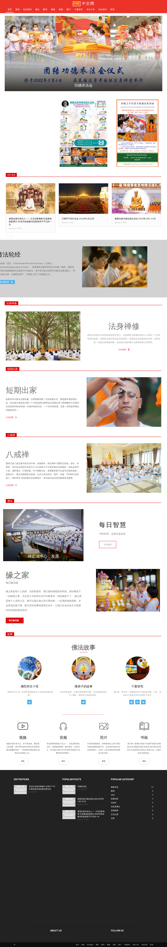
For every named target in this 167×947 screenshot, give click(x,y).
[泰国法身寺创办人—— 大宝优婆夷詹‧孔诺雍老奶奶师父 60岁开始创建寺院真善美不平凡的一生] (30, 198)
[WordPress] (137, 702)
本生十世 (136, 944)
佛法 (10, 501)
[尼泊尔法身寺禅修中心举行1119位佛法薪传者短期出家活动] (20, 789)
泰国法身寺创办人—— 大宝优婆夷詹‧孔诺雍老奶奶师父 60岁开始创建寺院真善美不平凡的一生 (30, 221)
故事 (10, 634)
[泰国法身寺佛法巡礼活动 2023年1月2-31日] (83, 53)
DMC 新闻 (11, 175)
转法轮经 (90, 944)
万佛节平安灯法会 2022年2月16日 (78, 218)
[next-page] (11, 237)
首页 (77, 944)
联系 (151, 944)
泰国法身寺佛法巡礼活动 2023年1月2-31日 (83, 85)
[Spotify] (131, 702)
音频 (114, 944)
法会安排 (144, 944)
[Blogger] (29, 702)
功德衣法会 (82, 786)
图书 (103, 944)
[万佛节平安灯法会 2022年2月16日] (83, 198)
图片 (119, 944)
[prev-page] (7, 237)
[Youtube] (83, 702)
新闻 (83, 944)
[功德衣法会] (68, 789)
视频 (108, 944)
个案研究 (127, 944)
